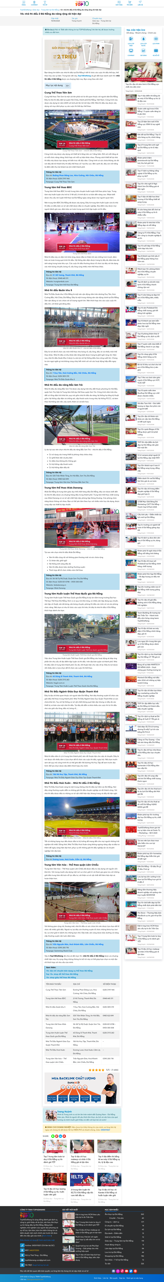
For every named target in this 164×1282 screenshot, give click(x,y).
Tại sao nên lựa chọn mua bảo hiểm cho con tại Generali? (148, 843)
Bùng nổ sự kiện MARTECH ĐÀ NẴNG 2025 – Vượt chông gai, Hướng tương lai (149, 667)
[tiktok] (122, 1271)
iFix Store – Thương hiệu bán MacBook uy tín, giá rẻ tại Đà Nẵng (149, 915)
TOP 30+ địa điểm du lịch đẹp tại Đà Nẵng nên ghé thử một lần (148, 445)
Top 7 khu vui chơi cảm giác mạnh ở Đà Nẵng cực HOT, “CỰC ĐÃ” (149, 380)
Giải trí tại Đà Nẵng (124, 1237)
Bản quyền (114, 1278)
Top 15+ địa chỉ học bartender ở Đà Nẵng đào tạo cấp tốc (148, 765)
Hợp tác (122, 1278)
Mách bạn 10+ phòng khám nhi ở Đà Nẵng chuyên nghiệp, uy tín (149, 271)
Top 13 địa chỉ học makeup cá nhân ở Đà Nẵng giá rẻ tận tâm (80, 1159)
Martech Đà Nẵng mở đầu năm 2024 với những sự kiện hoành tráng (149, 680)
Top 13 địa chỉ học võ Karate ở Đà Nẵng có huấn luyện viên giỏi (107, 1192)
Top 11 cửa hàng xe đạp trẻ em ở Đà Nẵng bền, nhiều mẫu (149, 297)
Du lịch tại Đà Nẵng (124, 1230)
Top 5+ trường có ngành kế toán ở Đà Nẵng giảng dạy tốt (149, 527)
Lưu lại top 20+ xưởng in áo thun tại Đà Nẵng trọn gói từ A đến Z (149, 879)
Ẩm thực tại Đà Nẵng (124, 1214)
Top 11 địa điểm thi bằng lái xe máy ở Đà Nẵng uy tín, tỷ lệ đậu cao (109, 1159)
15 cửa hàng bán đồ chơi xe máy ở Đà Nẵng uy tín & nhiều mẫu (149, 212)
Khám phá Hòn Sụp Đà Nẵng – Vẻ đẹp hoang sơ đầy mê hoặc (149, 576)
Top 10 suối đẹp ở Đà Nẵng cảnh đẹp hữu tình (149, 247)
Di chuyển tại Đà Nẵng (124, 1226)
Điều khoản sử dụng (28, 1240)
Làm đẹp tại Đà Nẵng (124, 1249)
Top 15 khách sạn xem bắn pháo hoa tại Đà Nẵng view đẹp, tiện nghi (149, 323)
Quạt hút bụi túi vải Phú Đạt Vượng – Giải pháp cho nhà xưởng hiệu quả (87, 1248)
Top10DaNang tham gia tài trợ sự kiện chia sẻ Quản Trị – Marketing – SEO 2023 (149, 830)
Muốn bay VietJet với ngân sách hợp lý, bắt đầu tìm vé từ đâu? (88, 1239)
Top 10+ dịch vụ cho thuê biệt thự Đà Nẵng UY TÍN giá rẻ (149, 655)
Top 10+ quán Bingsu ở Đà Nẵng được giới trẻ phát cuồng (148, 432)
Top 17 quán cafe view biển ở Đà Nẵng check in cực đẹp (149, 345)
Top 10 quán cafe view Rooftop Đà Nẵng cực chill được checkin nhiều (148, 393)
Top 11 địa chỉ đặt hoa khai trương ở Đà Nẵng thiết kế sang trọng (149, 199)
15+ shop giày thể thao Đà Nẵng (61, 977)
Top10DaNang (25, 10)
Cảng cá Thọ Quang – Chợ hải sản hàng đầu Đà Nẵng (149, 741)
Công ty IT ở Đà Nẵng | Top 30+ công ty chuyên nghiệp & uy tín (149, 235)
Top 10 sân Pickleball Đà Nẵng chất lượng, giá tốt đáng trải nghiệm (148, 310)
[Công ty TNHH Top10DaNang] (82, 3)
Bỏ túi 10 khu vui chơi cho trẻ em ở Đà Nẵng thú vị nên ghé (149, 367)
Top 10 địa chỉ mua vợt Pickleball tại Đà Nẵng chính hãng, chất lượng (149, 563)
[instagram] (118, 1271)
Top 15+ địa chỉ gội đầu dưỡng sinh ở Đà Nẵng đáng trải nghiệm (149, 602)
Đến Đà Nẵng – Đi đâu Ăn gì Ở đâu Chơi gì (149, 867)
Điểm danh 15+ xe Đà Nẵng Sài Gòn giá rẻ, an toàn (149, 479)
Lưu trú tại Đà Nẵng (124, 1252)
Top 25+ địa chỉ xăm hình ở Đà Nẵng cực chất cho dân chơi (142, 85)
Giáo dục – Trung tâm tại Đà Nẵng (124, 1241)
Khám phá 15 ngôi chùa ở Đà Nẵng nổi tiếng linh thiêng (149, 552)
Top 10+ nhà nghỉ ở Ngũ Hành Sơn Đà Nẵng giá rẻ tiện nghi (148, 186)
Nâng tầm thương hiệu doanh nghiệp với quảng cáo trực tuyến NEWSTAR (149, 892)
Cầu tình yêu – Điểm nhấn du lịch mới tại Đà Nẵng (149, 516)
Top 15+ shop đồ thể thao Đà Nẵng (62, 974)
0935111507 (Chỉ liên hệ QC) (43, 1245)
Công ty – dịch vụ (124, 1222)
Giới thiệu (97, 1278)
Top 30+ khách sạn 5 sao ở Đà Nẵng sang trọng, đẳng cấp (149, 468)
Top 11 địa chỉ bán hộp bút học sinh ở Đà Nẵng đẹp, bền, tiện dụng (88, 1257)
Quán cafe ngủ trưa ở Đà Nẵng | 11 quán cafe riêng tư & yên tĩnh (149, 111)
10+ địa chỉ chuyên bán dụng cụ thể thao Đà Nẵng (69, 970)
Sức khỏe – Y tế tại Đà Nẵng (124, 1260)
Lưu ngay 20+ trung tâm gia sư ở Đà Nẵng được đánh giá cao (149, 644)
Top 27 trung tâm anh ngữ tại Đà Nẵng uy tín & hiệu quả (148, 147)
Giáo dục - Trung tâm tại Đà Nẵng (46, 10)
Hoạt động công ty (124, 1245)
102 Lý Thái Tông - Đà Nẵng (36, 1255)
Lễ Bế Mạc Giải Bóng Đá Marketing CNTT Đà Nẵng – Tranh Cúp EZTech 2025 (149, 504)
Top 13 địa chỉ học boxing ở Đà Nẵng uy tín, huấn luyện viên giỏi (54, 1192)
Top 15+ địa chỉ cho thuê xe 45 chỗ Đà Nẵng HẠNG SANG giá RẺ (149, 804)
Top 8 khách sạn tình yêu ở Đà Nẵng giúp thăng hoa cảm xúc (148, 258)
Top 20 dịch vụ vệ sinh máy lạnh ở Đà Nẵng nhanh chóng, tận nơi (148, 284)
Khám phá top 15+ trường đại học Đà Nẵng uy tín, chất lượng (149, 817)
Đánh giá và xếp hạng (135, 1278)
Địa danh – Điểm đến (124, 1233)
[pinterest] (135, 1271)
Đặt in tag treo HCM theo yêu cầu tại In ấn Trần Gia (148, 927)
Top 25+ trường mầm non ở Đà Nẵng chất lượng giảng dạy (149, 589)
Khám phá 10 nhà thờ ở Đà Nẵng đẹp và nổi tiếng (149, 224)
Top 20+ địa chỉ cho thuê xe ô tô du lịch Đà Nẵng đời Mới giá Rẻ (149, 791)
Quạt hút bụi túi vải (41, 1265)
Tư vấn (124, 1264)
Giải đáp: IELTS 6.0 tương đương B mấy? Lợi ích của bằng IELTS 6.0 (148, 729)
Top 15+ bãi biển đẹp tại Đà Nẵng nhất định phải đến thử (149, 904)
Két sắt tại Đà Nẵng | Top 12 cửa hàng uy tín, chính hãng (149, 136)
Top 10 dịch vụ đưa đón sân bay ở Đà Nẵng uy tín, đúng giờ (149, 540)
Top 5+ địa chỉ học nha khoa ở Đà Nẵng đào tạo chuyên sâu (149, 752)
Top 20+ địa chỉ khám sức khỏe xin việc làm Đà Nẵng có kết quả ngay (149, 419)
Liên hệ (105, 1278)
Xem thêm (47, 1236)
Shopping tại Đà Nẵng (124, 1256)
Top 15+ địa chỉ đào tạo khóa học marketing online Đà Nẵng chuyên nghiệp (149, 693)
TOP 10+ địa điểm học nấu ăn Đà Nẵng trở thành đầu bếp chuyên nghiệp (149, 706)
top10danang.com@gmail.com (37, 1260)
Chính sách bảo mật (46, 1240)
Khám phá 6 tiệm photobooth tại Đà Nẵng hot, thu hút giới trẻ (148, 160)
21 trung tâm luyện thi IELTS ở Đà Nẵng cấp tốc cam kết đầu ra (82, 1192)
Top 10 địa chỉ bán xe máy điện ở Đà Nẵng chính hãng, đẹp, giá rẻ (149, 631)
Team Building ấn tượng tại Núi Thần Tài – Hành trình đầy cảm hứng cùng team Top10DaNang (149, 617)
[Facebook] (113, 1271)
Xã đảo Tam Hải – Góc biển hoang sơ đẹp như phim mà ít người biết (149, 406)
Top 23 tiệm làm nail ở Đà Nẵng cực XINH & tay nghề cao (149, 124)
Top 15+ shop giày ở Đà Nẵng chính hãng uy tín (147, 355)
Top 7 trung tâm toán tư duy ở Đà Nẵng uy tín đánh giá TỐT (54, 1159)
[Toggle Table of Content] (66, 86)
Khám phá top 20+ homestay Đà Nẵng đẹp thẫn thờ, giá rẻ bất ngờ (149, 856)
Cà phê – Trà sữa (126, 1218)
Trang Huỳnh (77, 21)
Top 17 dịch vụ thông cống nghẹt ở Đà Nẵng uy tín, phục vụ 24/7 (148, 173)
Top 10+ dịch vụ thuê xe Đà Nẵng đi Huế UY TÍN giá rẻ (148, 717)
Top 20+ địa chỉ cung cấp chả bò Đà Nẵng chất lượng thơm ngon (149, 778)
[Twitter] (131, 1271)
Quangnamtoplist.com (35, 1279)
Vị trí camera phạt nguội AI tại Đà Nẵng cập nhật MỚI (149, 456)
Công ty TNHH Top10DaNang (40, 1277)
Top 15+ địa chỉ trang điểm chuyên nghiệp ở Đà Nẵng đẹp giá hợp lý (148, 491)
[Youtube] (127, 1271)
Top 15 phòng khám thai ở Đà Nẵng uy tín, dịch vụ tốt (148, 335)
